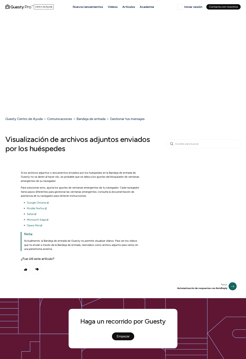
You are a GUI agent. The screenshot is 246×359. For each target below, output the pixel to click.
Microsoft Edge (36, 219)
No (37, 269)
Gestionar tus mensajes (127, 119)
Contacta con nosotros (223, 6)
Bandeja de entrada (90, 119)
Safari (30, 214)
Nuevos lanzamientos (88, 7)
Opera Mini (33, 225)
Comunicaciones (59, 119)
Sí (25, 269)
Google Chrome (36, 202)
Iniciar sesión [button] (193, 7)
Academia (147, 7)
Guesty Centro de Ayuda (24, 119)
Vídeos (113, 7)
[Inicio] (19, 6)
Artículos (128, 7)
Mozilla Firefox (35, 208)
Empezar (123, 336)
